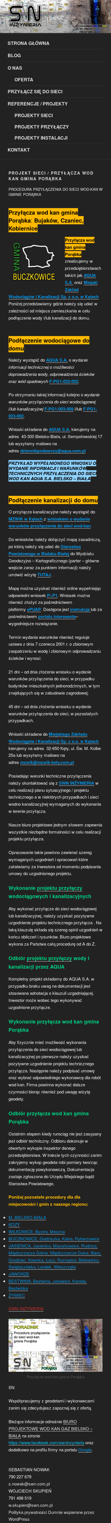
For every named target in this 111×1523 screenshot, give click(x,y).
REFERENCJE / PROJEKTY (38, 103)
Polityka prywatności (28, 1512)
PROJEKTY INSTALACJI (41, 137)
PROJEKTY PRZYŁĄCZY (42, 126)
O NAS (15, 68)
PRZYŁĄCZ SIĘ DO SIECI (35, 91)
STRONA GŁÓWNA (29, 43)
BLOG (14, 55)
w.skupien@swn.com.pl (31, 1505)
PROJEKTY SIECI (34, 115)
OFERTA (24, 79)
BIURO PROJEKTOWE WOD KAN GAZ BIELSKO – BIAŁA (50, 1428)
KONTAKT (19, 149)
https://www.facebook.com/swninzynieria (46, 1442)
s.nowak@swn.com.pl (29, 1484)
